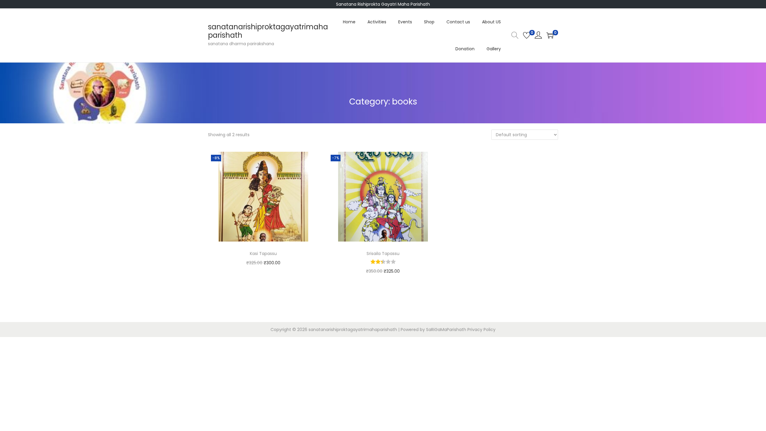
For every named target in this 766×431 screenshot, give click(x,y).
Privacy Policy (481, 330)
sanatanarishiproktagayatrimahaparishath (268, 31)
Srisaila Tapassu (383, 254)
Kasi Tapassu (263, 254)
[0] (526, 35)
